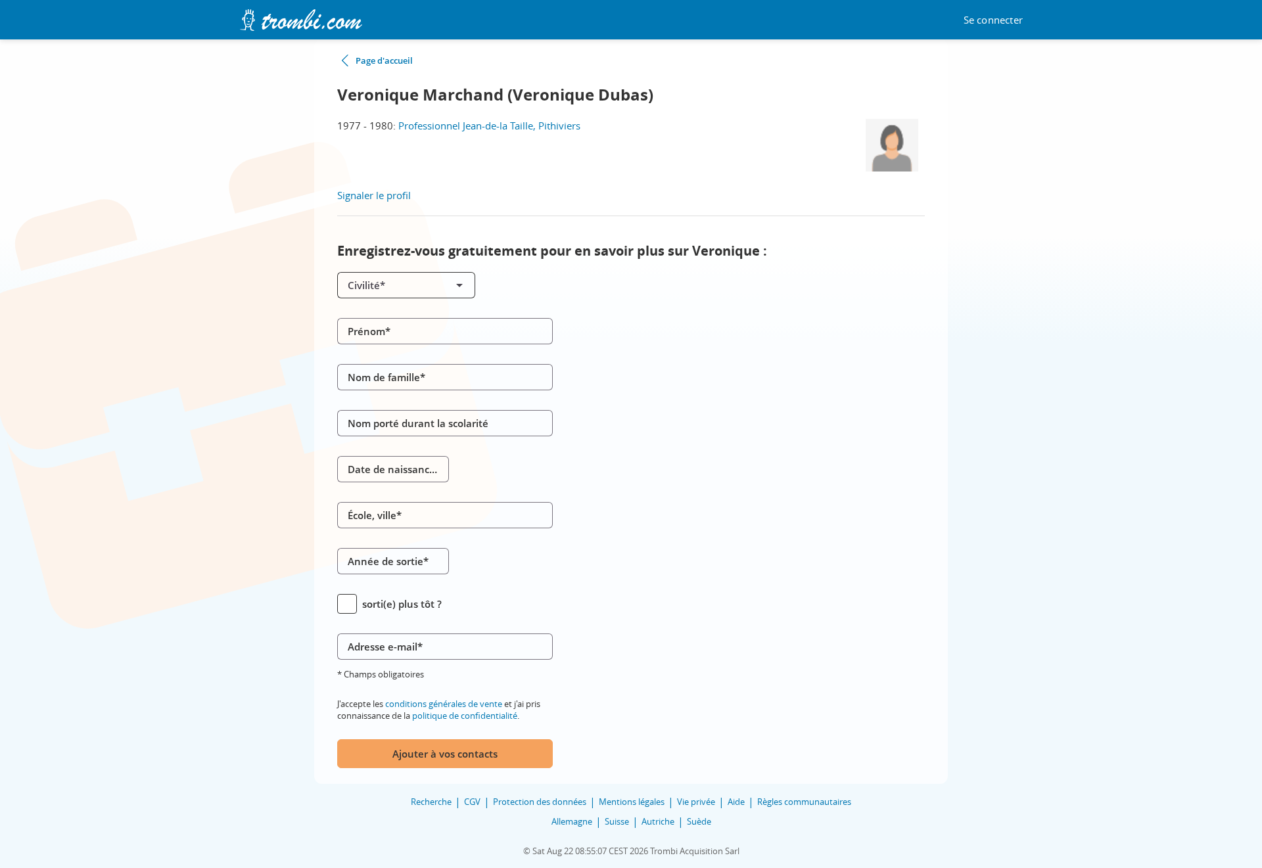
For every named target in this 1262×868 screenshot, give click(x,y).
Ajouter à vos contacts (445, 753)
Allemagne (571, 821)
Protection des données (539, 802)
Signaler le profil (374, 195)
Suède (699, 821)
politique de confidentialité (464, 715)
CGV (472, 802)
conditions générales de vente (443, 704)
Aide (736, 802)
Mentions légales (632, 802)
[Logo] (300, 20)
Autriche (658, 821)
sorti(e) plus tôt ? (402, 603)
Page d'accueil (384, 60)
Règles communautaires (804, 802)
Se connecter (993, 20)
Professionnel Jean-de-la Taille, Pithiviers (489, 125)
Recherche (431, 802)
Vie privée (696, 802)
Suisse (617, 821)
